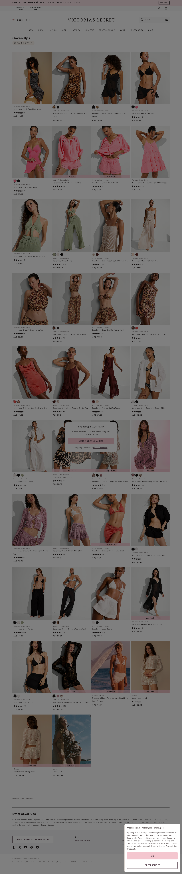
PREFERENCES (152, 865)
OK (152, 856)
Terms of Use (171, 846)
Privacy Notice (155, 846)
